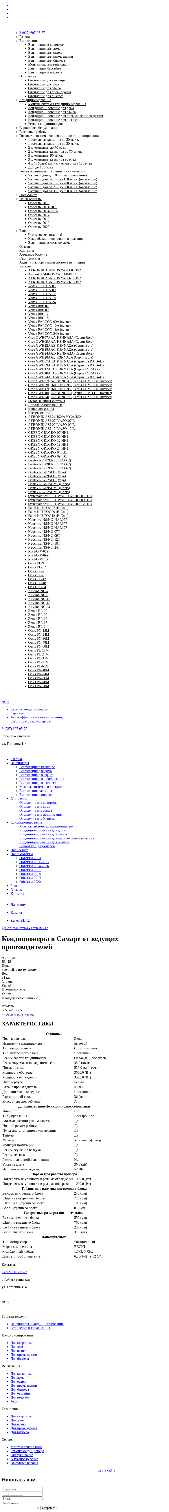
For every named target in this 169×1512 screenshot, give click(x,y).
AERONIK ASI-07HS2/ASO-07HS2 (54, 270)
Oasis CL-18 (37, 583)
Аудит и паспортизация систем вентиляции (52, 262)
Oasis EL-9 (36, 563)
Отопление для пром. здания (49, 92)
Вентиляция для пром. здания (50, 56)
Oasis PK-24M (38, 674)
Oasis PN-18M (38, 630)
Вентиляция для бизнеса (46, 60)
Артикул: (9, 957)
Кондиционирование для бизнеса (53, 120)
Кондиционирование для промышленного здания (65, 116)
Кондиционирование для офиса (52, 112)
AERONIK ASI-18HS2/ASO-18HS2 (54, 282)
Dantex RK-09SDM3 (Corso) (49, 488)
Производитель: (14, 989)
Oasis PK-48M (38, 682)
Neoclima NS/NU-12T (44, 539)
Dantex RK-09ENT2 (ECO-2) (49, 464)
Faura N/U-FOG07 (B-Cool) (48, 508)
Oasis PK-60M (38, 686)
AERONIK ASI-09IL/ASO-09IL (51, 425)
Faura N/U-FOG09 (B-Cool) (48, 512)
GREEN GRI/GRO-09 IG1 (47, 456)
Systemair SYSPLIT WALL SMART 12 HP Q (61, 504)
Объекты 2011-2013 (42, 207)
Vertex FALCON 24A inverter (49, 333)
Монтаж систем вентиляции (49, 64)
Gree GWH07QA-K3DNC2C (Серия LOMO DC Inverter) (70, 381)
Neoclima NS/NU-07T (44, 531)
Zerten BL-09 (37, 615)
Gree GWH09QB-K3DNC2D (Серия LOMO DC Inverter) (70, 385)
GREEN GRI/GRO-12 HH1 (48, 440)
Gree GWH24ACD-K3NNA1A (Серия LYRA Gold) (66, 377)
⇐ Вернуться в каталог (19, 1014)
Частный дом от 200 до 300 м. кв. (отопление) (62, 187)
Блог (22, 230)
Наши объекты (30, 199)
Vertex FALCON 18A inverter (49, 329)
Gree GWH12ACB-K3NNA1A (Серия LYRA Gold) (65, 369)
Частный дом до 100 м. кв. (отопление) (57, 175)
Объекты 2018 (39, 219)
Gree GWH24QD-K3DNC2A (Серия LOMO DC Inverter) (70, 397)
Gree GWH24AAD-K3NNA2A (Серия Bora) (61, 353)
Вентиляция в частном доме (49, 242)
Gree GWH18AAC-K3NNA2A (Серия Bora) (60, 349)
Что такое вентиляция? (45, 234)
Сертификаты (29, 258)
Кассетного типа (40, 413)
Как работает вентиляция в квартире (55, 238)
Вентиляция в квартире (46, 44)
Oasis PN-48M (38, 642)
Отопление (27, 76)
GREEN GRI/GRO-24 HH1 (48, 448)
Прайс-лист (28, 195)
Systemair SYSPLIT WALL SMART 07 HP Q (61, 496)
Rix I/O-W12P (38, 559)
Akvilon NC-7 (38, 591)
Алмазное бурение (33, 254)
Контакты (26, 250)
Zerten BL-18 (37, 622)
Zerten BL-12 (37, 619)
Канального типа (41, 409)
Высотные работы (33, 132)
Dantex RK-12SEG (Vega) (47, 480)
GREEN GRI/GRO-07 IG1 (47, 452)
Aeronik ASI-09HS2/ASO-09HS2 (52, 274)
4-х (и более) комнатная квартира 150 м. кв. (61, 163)
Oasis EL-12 (37, 567)
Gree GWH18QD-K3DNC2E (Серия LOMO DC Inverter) (70, 393)
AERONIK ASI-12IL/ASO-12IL (51, 428)
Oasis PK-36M (38, 678)
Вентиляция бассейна (44, 68)
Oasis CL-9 (36, 575)
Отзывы (25, 246)
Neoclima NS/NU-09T (44, 535)
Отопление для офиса (44, 88)
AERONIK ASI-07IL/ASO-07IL (51, 421)
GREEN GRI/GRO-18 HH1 (48, 444)
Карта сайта (106, 1470)
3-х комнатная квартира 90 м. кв (52, 159)
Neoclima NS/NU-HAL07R (48, 520)
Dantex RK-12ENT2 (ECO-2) (49, 468)
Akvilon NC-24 (39, 607)
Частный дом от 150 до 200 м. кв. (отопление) (62, 183)
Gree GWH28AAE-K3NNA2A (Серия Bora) (60, 357)
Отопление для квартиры (47, 80)
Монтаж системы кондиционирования (57, 104)
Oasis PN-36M (38, 638)
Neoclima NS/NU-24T (44, 547)
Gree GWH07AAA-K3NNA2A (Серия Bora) (61, 337)
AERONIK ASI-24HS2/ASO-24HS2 (54, 417)
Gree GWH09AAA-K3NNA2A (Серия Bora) (61, 341)
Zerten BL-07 (37, 611)
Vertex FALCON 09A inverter (49, 322)
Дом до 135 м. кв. (41, 167)
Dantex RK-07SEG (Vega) (47, 472)
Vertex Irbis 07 (38, 306)
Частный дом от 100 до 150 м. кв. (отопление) (62, 179)
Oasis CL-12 (37, 579)
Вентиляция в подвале (45, 72)
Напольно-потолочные (45, 405)
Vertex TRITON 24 (42, 302)
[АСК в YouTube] (89, 13)
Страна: (7, 981)
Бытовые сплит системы (46, 401)
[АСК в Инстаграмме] (89, 9)
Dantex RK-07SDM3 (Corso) (49, 484)
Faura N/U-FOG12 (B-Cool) (48, 516)
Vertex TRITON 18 (42, 298)
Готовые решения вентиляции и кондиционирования (59, 135)
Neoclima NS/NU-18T (44, 543)
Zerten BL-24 (37, 626)
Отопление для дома (43, 84)
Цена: (6, 965)
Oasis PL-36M (38, 658)
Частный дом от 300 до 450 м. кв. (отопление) (62, 191)
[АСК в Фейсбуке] (89, 17)
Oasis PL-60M (38, 666)
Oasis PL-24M (38, 654)
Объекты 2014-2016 (43, 211)
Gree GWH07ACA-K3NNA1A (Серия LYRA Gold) (66, 361)
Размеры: (8, 1006)
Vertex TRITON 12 (42, 294)
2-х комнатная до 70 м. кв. (47, 147)
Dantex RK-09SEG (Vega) (47, 476)
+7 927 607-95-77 (14, 1272)
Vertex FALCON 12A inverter (49, 326)
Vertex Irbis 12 (38, 314)
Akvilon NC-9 (38, 595)
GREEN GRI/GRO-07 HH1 (48, 432)
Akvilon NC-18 (39, 603)
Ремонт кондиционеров (46, 124)
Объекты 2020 (39, 227)
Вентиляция (28, 40)
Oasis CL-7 (36, 571)
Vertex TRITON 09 (42, 290)
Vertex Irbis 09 (38, 310)
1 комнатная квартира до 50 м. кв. (53, 139)
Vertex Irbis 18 (38, 318)
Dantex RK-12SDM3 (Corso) (49, 492)
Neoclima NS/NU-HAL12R (48, 527)
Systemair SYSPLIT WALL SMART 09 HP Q (61, 500)
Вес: (5, 973)
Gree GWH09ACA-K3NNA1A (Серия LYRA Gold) (66, 365)
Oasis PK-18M (38, 670)
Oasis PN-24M (38, 634)
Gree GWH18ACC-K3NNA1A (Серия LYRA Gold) (65, 373)
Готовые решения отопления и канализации (52, 171)
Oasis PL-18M (38, 650)
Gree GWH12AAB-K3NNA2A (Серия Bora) (60, 345)
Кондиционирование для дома (51, 108)
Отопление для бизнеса (45, 96)
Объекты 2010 (39, 203)
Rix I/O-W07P (38, 551)
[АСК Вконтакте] (89, 5)
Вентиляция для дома (44, 48)
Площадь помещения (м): (21, 998)
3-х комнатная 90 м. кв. (45, 155)
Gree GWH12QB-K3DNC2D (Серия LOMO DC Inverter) (70, 389)
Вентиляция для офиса (45, 52)
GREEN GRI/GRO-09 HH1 (48, 436)
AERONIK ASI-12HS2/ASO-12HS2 (54, 278)
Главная (25, 36)
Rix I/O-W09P (38, 555)
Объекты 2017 (39, 215)
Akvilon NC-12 (39, 599)
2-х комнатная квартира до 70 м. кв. (55, 151)
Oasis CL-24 (37, 587)
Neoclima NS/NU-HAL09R (48, 523)
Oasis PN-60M (38, 646)
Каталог (25, 266)
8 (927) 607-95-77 (153, 21)
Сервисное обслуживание (38, 128)
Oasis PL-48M (38, 662)
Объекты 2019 (39, 223)
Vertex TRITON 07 (42, 286)
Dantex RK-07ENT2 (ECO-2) (49, 460)
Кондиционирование (35, 100)
